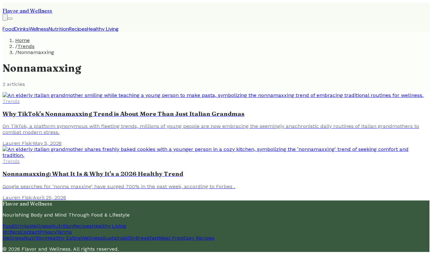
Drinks (22, 29)
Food (9, 29)
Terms (64, 232)
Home (22, 40)
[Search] (5, 17)
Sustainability (119, 238)
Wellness (39, 29)
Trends (25, 46)
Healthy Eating (63, 238)
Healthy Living (103, 29)
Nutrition (59, 29)
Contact (29, 232)
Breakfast (147, 238)
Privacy (47, 232)
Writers (11, 232)
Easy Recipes (198, 238)
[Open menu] (10, 19)
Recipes (78, 29)
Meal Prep (171, 238)
